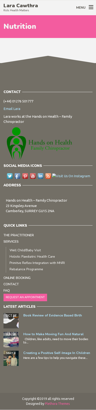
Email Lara (11, 109)
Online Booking (17, 278)
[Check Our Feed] (48, 176)
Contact (11, 284)
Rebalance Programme (26, 269)
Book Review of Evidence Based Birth (52, 315)
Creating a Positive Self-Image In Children (56, 353)
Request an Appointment (25, 297)
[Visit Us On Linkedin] (40, 176)
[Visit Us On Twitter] (10, 176)
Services (11, 241)
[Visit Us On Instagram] (71, 176)
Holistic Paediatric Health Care (32, 256)
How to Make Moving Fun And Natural (53, 334)
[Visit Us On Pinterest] (25, 176)
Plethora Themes (57, 404)
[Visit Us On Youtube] (33, 176)
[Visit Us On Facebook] (17, 176)
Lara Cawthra (20, 5)
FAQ (6, 290)
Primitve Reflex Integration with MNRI (37, 263)
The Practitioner (18, 235)
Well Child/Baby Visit (25, 250)
